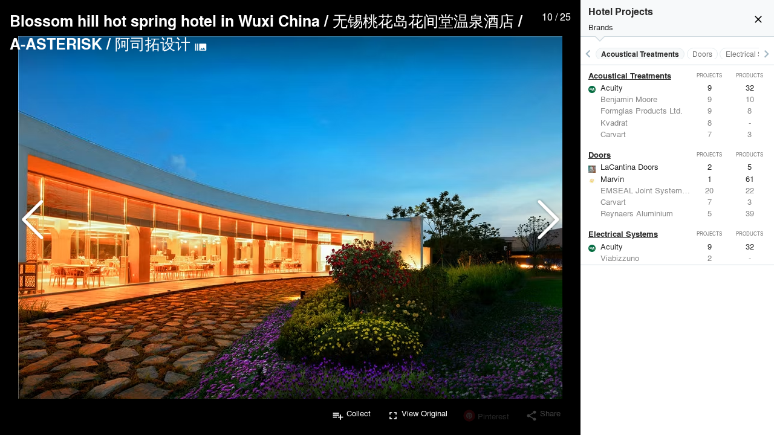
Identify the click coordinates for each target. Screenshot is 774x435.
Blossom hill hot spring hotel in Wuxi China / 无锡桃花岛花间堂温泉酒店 (262, 20)
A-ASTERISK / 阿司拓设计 (100, 43)
